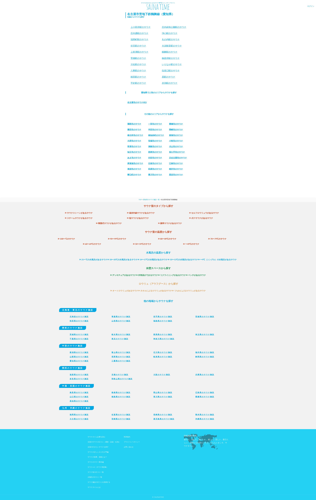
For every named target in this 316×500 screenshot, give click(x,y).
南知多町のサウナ (156, 135)
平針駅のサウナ (138, 83)
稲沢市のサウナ (176, 169)
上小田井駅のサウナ (141, 27)
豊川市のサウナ (155, 175)
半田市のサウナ (155, 130)
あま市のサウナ (134, 158)
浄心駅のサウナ (169, 33)
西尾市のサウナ (155, 152)
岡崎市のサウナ (176, 130)
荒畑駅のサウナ (138, 58)
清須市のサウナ (134, 169)
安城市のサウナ (155, 141)
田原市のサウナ (155, 169)
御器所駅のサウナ (171, 58)
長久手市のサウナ (177, 152)
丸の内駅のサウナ (171, 39)
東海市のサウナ (176, 135)
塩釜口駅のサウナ (171, 70)
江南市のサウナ (176, 163)
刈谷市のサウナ (155, 158)
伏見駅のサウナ (138, 46)
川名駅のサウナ (138, 64)
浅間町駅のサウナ (139, 39)
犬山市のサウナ (176, 146)
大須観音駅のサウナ (172, 46)
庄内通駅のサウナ (139, 33)
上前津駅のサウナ (139, 52)
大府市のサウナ (134, 141)
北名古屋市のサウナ (178, 158)
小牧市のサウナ (176, 141)
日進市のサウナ (155, 163)
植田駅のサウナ (138, 77)
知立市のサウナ (134, 152)
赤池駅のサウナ (169, 83)
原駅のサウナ (168, 77)
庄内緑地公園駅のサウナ (174, 27)
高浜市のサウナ (176, 175)
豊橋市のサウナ (176, 124)
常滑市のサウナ (134, 146)
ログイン (310, 6)
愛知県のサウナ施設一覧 (151, 199)
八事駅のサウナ (138, 70)
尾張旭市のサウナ (135, 163)
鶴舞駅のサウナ (169, 52)
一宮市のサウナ (155, 124)
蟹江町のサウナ (134, 175)
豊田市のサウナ (134, 130)
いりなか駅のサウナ (172, 64)
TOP (140, 199)
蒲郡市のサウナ (134, 124)
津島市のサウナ (155, 146)
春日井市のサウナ (135, 135)
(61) (137, 102)
